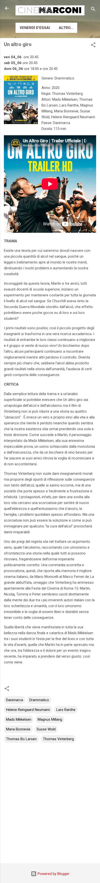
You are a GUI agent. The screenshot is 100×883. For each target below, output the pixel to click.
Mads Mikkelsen (18, 719)
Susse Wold (46, 729)
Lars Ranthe (65, 710)
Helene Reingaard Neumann (28, 710)
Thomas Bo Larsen (21, 739)
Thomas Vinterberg (58, 739)
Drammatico (39, 700)
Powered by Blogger (53, 874)
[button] (93, 45)
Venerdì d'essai (35, 28)
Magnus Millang (50, 719)
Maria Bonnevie (18, 729)
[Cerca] (93, 9)
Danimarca (14, 700)
